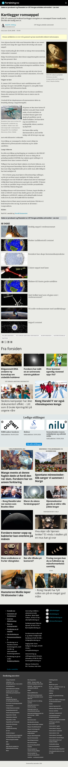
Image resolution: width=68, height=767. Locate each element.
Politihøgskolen (53, 680)
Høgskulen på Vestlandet (12, 722)
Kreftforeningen (10, 733)
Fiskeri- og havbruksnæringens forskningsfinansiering (12, 699)
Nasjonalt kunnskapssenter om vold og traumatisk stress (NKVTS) (35, 696)
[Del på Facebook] (2, 342)
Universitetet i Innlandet (55, 730)
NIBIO (7, 744)
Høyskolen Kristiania (11, 724)
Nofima (29, 717)
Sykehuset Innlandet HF (55, 713)
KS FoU (8, 730)
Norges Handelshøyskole (34, 726)
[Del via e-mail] (11, 342)
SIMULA (51, 691)
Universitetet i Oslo (54, 733)
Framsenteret (9, 705)
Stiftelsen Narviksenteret (55, 708)
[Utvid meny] (66, 3)
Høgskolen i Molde (11, 715)
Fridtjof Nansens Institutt (12, 708)
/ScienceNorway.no (56, 621)
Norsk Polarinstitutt (33, 738)
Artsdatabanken (10, 686)
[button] (2, 422)
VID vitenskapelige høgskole (56, 748)
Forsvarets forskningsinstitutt (14, 703)
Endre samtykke (12, 669)
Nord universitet (32, 719)
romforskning (46, 335)
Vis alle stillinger (34, 444)
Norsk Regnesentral (33, 740)
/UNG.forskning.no (56, 617)
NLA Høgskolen (32, 680)
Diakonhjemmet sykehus (12, 688)
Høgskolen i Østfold (11, 717)
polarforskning (8, 335)
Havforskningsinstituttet (12, 712)
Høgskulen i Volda (11, 719)
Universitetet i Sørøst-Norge (56, 737)
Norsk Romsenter (21, 213)
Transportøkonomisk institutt (57, 719)
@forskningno (54, 610)
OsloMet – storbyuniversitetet (35, 757)
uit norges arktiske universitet (27, 335)
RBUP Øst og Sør (53, 684)
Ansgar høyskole (10, 680)
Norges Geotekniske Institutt (35, 724)
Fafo (7, 695)
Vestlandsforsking (54, 744)
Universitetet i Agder (54, 726)
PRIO (50, 682)
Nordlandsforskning (33, 722)
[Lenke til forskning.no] (32, 2)
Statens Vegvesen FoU (55, 706)
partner (5, 338)
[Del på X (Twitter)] (5, 342)
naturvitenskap (59, 335)
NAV (7, 741)
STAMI (51, 703)
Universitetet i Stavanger (55, 735)
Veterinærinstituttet (54, 746)
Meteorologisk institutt (12, 739)
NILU (7, 750)
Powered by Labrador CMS (34, 763)
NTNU (29, 690)
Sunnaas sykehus (53, 710)
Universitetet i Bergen (55, 728)
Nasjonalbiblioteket (33, 692)
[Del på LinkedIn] (8, 342)
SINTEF (51, 693)
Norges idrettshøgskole (34, 735)
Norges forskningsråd (33, 729)
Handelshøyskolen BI (11, 710)
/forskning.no (54, 614)
